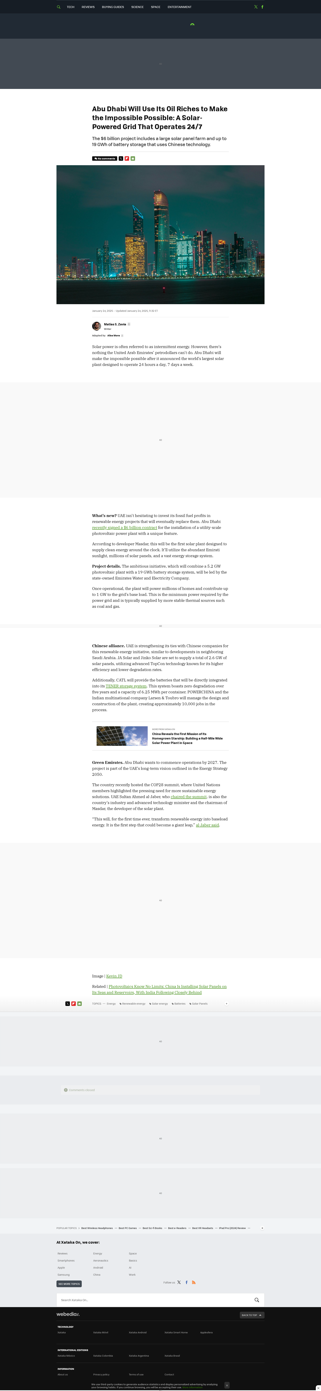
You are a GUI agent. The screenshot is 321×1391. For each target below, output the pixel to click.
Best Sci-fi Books (153, 1228)
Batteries (180, 1003)
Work (132, 1274)
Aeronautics (100, 1260)
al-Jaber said (207, 824)
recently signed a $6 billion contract (124, 527)
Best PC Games (128, 1228)
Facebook (262, 7)
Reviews (88, 7)
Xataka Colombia (103, 1355)
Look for (257, 1300)
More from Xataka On (163, 729)
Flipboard (127, 158)
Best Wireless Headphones (97, 1228)
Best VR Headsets (203, 1228)
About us (63, 1374)
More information (192, 1387)
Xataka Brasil (172, 1355)
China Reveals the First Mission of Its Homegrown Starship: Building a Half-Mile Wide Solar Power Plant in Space (187, 738)
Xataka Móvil (100, 1332)
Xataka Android (138, 1332)
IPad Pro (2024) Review (232, 1228)
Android (98, 1267)
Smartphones (66, 1260)
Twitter (256, 7)
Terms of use (136, 1374)
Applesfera (206, 1332)
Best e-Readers (177, 1228)
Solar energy (160, 1003)
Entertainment (180, 7)
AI (130, 1267)
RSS (194, 1282)
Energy (111, 1003)
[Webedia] (68, 1314)
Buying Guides (113, 7)
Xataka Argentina (139, 1355)
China (96, 1274)
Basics (133, 1260)
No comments (106, 158)
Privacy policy (101, 1374)
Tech (70, 7)
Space (155, 7)
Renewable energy (133, 1003)
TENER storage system (126, 686)
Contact (169, 1374)
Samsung (64, 1274)
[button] (117, 324)
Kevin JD (114, 976)
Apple (61, 1267)
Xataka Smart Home (176, 1332)
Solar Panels (200, 1003)
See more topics (69, 1284)
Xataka (62, 1332)
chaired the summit (189, 796)
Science (137, 7)
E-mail (133, 158)
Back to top (249, 1315)
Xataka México (66, 1355)
